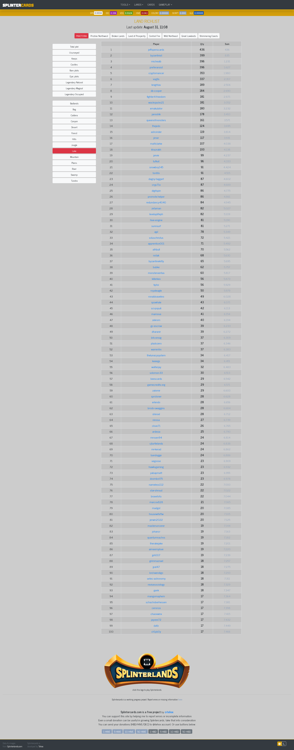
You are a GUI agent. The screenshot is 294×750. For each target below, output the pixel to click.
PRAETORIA (81, 36)
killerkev (156, 278)
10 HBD (174, 731)
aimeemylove (156, 549)
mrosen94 (156, 437)
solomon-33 (156, 372)
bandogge (156, 455)
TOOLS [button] (124, 5)
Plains (74, 163)
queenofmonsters (156, 120)
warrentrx (156, 349)
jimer (156, 137)
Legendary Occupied (74, 94)
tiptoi (156, 284)
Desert (74, 127)
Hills (74, 139)
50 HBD (186, 731)
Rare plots (74, 70)
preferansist (156, 67)
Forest (74, 133)
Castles (74, 64)
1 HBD (153, 731)
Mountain (74, 157)
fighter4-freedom (156, 96)
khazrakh (156, 149)
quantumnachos (156, 537)
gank (156, 590)
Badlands (74, 103)
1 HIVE (106, 731)
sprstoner (156, 396)
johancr (156, 531)
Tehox (40, 746)
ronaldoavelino (156, 296)
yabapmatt (156, 472)
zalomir (156, 390)
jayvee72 (156, 619)
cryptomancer (156, 73)
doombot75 (156, 478)
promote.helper (156, 196)
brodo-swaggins (156, 408)
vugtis (156, 79)
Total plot (74, 46)
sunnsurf (156, 226)
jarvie (156, 155)
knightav (156, 84)
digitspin (156, 190)
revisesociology (156, 584)
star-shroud (156, 490)
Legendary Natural (74, 82)
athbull (156, 249)
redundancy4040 (156, 202)
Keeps (74, 58)
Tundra (74, 180)
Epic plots (74, 76)
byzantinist (156, 55)
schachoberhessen (156, 602)
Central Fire (154, 36)
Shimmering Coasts (209, 36)
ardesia (156, 431)
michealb (156, 61)
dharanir (156, 331)
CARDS (151, 5)
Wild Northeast (171, 36)
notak (156, 255)
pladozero (156, 343)
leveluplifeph (156, 214)
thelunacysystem (156, 355)
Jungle (74, 145)
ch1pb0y (156, 631)
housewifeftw (156, 514)
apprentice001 (156, 243)
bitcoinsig (156, 337)
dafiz (156, 625)
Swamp (74, 175)
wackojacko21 (156, 102)
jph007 (156, 555)
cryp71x (156, 184)
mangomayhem (156, 596)
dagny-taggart (156, 179)
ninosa (156, 419)
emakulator (156, 108)
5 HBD (163, 731)
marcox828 (156, 502)
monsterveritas (156, 273)
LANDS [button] (137, 5)
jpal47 (156, 566)
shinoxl (156, 414)
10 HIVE (129, 731)
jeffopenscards (156, 49)
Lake (74, 151)
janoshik (156, 114)
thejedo (156, 126)
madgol (156, 508)
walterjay (156, 367)
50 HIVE (141, 731)
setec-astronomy (156, 578)
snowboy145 (156, 167)
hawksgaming (156, 467)
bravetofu (156, 496)
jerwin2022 (156, 519)
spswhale (156, 302)
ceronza (156, 608)
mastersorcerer (156, 525)
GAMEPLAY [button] (164, 5)
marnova (156, 314)
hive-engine (156, 220)
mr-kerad (156, 449)
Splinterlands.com (14, 746)
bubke (156, 267)
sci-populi (156, 308)
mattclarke (156, 143)
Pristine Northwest (99, 36)
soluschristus (156, 237)
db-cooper (156, 90)
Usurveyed (74, 52)
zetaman (156, 208)
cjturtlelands (156, 443)
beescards (156, 378)
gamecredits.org (156, 384)
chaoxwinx (156, 614)
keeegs (156, 361)
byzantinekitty (156, 261)
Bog (74, 109)
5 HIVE (117, 731)
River (74, 169)
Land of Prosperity (136, 36)
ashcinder (156, 131)
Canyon (74, 121)
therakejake (156, 543)
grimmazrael (156, 561)
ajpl (156, 231)
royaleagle (156, 290)
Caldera (74, 115)
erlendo (156, 402)
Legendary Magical (74, 88)
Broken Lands (118, 36)
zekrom (156, 320)
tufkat (156, 161)
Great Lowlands (189, 36)
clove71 (156, 425)
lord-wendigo (156, 572)
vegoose (156, 461)
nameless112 (156, 484)
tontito (156, 173)
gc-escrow (156, 326)
